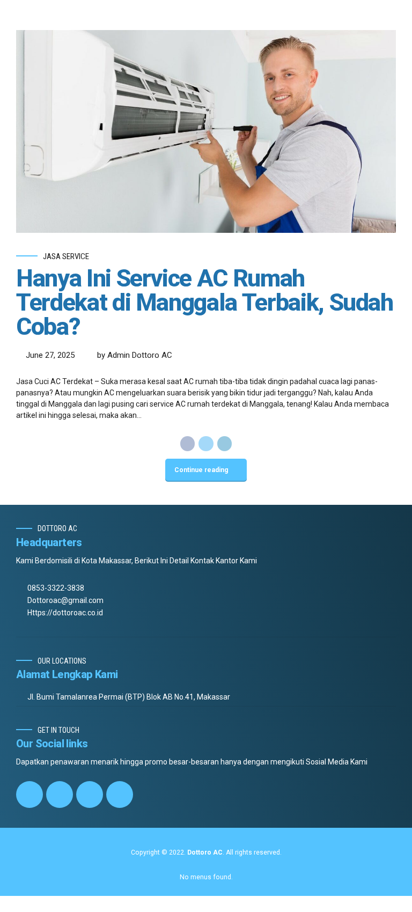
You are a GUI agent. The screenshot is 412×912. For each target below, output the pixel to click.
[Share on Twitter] (206, 443)
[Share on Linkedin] (224, 443)
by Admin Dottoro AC (134, 355)
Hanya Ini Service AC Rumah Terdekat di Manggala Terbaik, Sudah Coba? (204, 302)
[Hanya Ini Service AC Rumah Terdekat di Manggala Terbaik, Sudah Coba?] (206, 131)
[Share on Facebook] (187, 443)
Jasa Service (66, 256)
